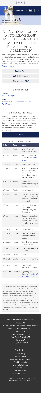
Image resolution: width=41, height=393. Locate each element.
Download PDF (21, 81)
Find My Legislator (20, 362)
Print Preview (21, 76)
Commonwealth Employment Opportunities (19, 326)
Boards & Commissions (20, 334)
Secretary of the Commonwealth (20, 328)
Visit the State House (20, 365)
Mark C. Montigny (8, 96)
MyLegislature (20, 356)
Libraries (19, 340)
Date (5, 145)
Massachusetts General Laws (20, 359)
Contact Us (21, 368)
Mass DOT (20, 331)
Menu (21, 3)
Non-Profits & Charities (19, 337)
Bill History (20, 135)
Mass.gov (19, 323)
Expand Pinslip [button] (7, 66)
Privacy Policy (20, 371)
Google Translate (19, 343)
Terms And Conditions (20, 373)
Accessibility (20, 354)
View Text (21, 71)
